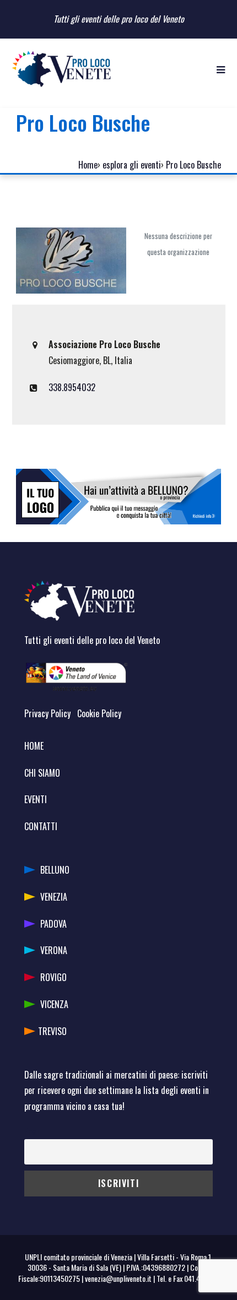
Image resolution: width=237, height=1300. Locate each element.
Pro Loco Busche (193, 164)
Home (88, 164)
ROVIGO (53, 977)
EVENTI (35, 799)
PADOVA (53, 923)
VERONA (53, 950)
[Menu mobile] (221, 69)
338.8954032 (72, 387)
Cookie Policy (99, 713)
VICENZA (54, 1004)
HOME (34, 745)
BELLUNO (54, 869)
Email (32, 1131)
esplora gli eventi (132, 164)
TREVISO (52, 1031)
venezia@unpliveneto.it (118, 1278)
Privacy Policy (47, 713)
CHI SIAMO (42, 772)
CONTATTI (40, 826)
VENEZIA (53, 896)
